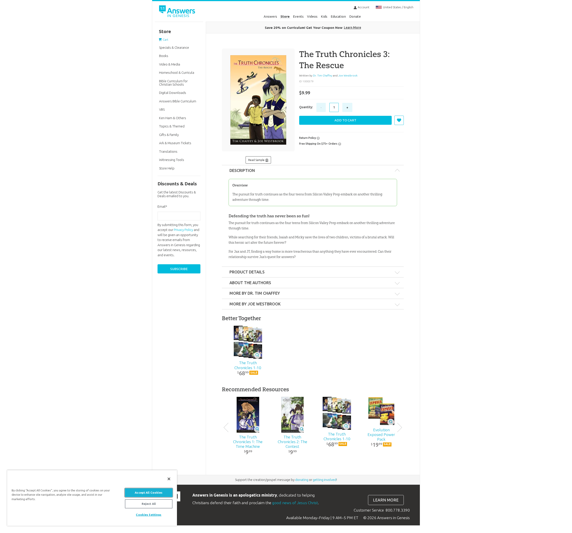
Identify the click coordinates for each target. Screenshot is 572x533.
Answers (270, 16)
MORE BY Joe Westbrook (255, 304)
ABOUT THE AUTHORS (250, 282)
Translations (168, 151)
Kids (324, 16)
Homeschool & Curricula (176, 72)
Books (163, 56)
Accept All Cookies (148, 492)
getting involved (324, 480)
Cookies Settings (148, 514)
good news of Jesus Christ (295, 503)
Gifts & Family (169, 135)
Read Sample (256, 160)
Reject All (149, 503)
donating (301, 480)
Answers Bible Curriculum (177, 101)
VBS (162, 109)
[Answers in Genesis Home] (178, 12)
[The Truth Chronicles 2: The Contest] (292, 415)
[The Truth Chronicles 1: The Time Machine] (248, 415)
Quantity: (306, 107)
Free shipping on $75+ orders (318, 143)
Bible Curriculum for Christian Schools (173, 82)
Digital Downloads (172, 93)
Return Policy (308, 137)
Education (338, 16)
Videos (312, 16)
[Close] (169, 479)
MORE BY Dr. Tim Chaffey (254, 293)
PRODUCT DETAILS (247, 272)
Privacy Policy (183, 230)
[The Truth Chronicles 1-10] (248, 342)
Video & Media (169, 64)
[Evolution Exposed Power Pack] (381, 411)
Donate (355, 16)
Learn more (386, 500)
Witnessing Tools (171, 160)
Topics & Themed (172, 126)
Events (298, 16)
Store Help (167, 168)
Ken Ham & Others (172, 118)
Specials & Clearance (174, 47)
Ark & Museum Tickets (175, 143)
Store (285, 16)
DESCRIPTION (242, 170)
